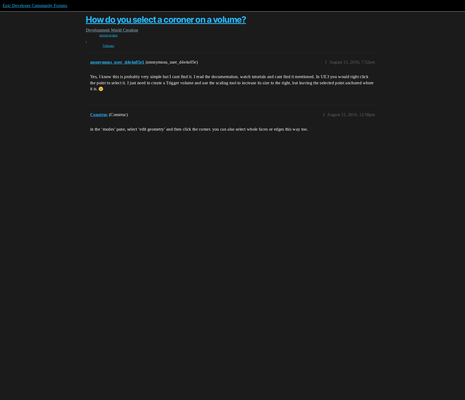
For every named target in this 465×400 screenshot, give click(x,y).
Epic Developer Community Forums (35, 5)
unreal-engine (108, 35)
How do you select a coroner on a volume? (166, 19)
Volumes (108, 46)
